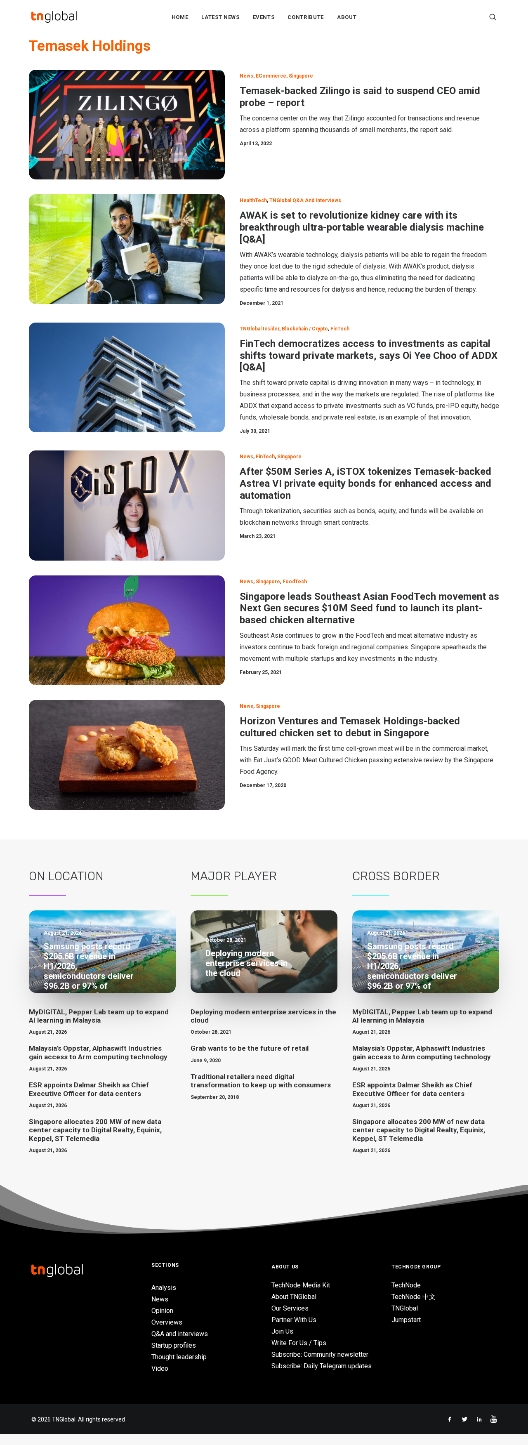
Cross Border (396, 876)
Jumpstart (406, 1320)
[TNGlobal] (54, 17)
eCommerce (271, 76)
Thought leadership (179, 1357)
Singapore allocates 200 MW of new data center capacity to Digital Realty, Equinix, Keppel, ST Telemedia (95, 1130)
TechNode (406, 1285)
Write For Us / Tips (298, 1343)
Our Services (290, 1308)
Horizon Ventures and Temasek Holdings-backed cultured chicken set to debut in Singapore (350, 727)
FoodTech (295, 582)
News (246, 76)
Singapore (301, 76)
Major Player (234, 876)
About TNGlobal (293, 1297)
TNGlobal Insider (259, 329)
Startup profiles (173, 1345)
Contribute (306, 17)
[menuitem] (180, 17)
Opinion (162, 1311)
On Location (66, 876)
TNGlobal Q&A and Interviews (305, 200)
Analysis (163, 1288)
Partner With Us (293, 1320)
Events (264, 17)
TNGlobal (404, 1308)
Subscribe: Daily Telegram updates (321, 1366)
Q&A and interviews (179, 1334)
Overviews (166, 1322)
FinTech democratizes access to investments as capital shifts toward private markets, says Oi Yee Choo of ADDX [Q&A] (368, 355)
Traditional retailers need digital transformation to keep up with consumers (261, 1081)
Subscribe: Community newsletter (319, 1354)
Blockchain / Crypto (305, 329)
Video (159, 1368)
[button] (493, 17)
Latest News (220, 17)
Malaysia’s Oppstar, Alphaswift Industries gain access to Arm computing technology (98, 1052)
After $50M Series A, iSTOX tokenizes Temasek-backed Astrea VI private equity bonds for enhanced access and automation (365, 483)
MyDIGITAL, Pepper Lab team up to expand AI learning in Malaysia (99, 1016)
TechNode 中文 (413, 1297)
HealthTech (253, 200)
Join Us (282, 1331)
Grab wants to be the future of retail (250, 1048)
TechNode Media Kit (300, 1285)
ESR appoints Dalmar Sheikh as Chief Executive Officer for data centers (89, 1089)
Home (180, 17)
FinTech (339, 329)
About (346, 17)
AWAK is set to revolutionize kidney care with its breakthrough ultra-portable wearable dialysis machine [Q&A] (362, 227)
